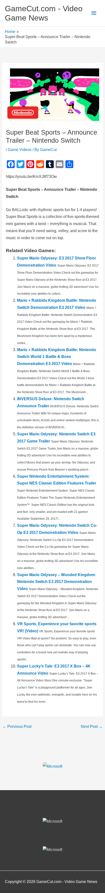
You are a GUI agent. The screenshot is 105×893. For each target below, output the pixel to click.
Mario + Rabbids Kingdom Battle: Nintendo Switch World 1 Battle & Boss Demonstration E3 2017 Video (56, 357)
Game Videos (20, 150)
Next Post (92, 726)
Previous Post (17, 726)
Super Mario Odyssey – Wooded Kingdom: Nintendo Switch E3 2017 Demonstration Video (56, 582)
